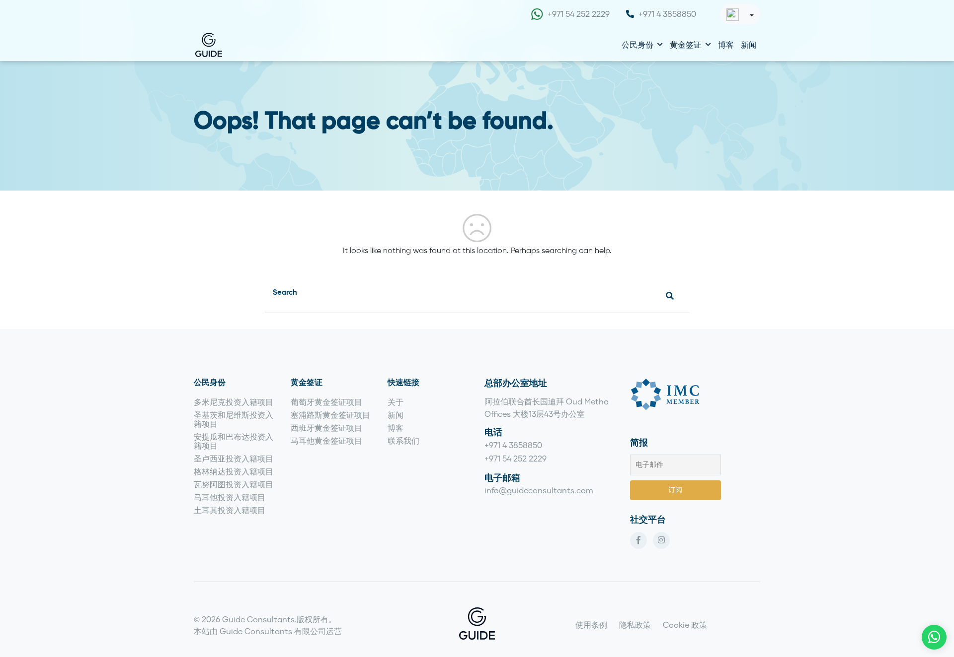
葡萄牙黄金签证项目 (326, 401)
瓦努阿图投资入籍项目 (233, 484)
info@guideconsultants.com (538, 490)
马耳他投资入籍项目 (229, 497)
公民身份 (637, 44)
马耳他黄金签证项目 (326, 440)
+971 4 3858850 (667, 13)
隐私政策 (635, 624)
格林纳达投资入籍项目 (233, 471)
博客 (726, 44)
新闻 (749, 44)
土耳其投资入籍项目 (229, 510)
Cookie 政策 (685, 624)
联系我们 (403, 440)
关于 (395, 401)
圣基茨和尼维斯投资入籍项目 (233, 419)
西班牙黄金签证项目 (326, 427)
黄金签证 (686, 44)
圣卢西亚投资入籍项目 (233, 458)
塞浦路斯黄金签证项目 (330, 414)
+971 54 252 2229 (579, 13)
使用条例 (591, 624)
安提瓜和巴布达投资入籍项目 (233, 441)
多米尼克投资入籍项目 (233, 401)
